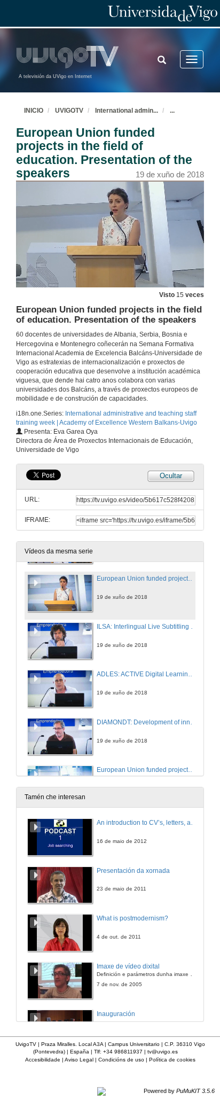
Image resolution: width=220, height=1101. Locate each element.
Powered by (179, 1091)
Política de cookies (172, 1060)
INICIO (33, 110)
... (172, 110)
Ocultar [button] (171, 476)
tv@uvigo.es (162, 1052)
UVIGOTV (69, 110)
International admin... (126, 110)
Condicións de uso (121, 1060)
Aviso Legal (79, 1060)
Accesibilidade (42, 1060)
